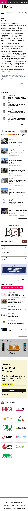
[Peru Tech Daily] (21, 428)
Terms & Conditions (20, 505)
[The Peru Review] (7, 456)
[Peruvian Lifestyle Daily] (21, 446)
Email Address (7, 384)
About (7, 502)
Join (24, 241)
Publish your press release (11, 287)
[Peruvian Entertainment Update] (21, 437)
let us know (17, 76)
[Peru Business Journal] (21, 409)
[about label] (9, 144)
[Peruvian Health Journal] (7, 446)
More (21, 83)
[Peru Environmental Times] (7, 418)
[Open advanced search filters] (22, 12)
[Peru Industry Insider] (21, 418)
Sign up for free (14, 390)
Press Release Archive (16, 502)
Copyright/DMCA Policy (9, 508)
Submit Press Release (8, 505)
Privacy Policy (21, 508)
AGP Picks (3, 2)
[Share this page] (26, 12)
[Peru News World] (7, 428)
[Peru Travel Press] (7, 437)
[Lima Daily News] (7, 409)
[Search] (19, 12)
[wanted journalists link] (14, 232)
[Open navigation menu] (2, 12)
